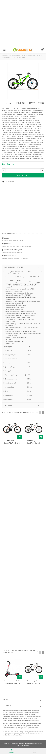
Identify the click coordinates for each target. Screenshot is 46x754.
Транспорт (12, 56)
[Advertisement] (23, 23)
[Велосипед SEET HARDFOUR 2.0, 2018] (12, 428)
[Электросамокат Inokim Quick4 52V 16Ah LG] (12, 668)
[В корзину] (19, 437)
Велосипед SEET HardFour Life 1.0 (33, 442)
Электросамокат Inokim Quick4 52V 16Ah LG (12, 682)
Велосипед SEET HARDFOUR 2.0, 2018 (12, 442)
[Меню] (4, 50)
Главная (4, 56)
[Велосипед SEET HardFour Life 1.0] (33, 428)
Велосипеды (21, 56)
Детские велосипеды (33, 56)
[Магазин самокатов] (23, 50)
